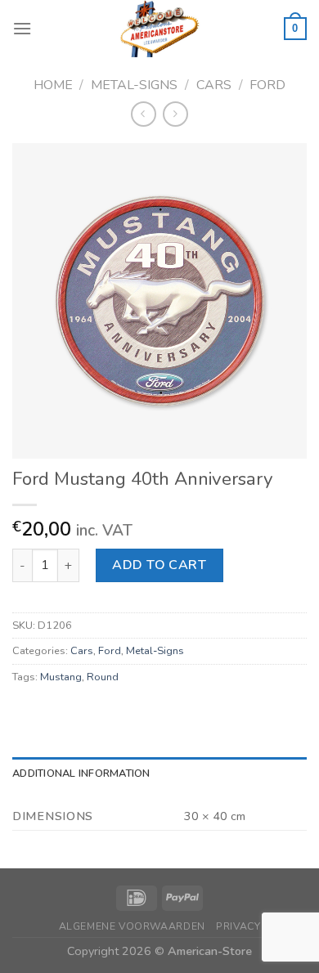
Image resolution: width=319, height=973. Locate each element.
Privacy (238, 926)
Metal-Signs (134, 85)
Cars (213, 85)
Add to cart (159, 565)
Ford (267, 85)
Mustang (61, 677)
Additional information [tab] (81, 773)
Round (103, 677)
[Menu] (22, 28)
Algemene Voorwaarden (132, 926)
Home (53, 85)
